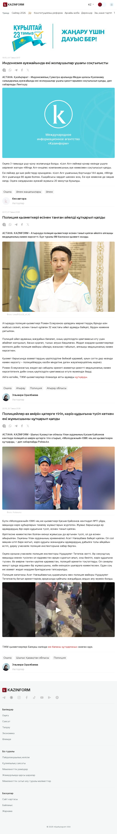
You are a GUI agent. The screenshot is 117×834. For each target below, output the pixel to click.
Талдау (6, 727)
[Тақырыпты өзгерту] (102, 4)
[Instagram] (4, 70)
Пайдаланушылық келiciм (16, 757)
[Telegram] (16, 70)
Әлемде (6, 739)
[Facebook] (22, 70)
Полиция (36, 388)
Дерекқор (86, 13)
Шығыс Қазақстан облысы (32, 657)
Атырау (20, 388)
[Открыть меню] (111, 4)
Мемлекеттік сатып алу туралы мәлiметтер (26, 781)
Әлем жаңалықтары (28, 191)
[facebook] (26, 697)
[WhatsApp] (10, 70)
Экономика (8, 733)
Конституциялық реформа (48, 13)
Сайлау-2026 (19, 13)
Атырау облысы (56, 388)
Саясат (6, 721)
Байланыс (7, 805)
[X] (28, 70)
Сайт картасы (10, 799)
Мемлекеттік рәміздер (15, 769)
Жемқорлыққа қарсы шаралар (18, 775)
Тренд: (5, 13)
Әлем (49, 191)
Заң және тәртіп (103, 13)
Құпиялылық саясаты (14, 763)
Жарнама (7, 811)
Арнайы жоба (72, 13)
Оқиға (7, 191)
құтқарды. (81, 377)
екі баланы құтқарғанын (62, 646)
